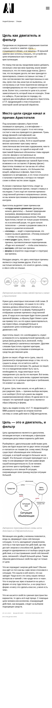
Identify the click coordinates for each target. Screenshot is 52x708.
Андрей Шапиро (8, 21)
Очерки (18, 21)
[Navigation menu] (47, 8)
